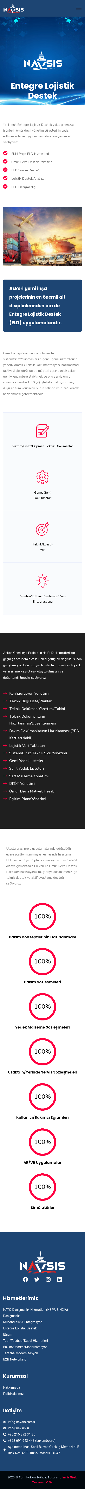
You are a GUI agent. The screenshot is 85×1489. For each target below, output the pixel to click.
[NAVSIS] (13, 8)
